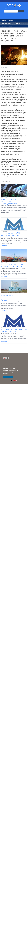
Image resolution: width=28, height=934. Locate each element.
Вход (18, 0)
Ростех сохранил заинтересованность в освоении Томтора (13, 298)
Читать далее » (4, 213)
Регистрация (23, 0)
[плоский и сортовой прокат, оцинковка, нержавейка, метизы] (14, 5)
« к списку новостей (5, 42)
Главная (4, 20)
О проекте (4, 0)
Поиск (10, 26)
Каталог (4, 26)
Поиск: (6, 8)
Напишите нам (11, 0)
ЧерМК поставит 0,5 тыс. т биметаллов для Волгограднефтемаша (10, 201)
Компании (11, 20)
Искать (21, 11)
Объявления (17, 23)
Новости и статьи (6, 23)
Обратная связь (8, 377)
